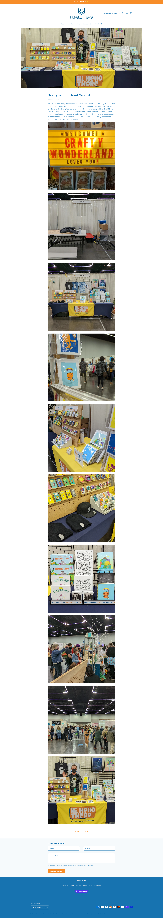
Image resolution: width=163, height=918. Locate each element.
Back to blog (83, 831)
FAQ (90, 885)
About (85, 885)
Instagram (65, 885)
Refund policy (60, 914)
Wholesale (97, 885)
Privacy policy (70, 914)
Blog (72, 885)
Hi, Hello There (39, 914)
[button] (62, 24)
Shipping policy (91, 914)
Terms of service (80, 914)
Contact (79, 885)
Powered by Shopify (48, 914)
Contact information (104, 914)
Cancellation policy (117, 914)
